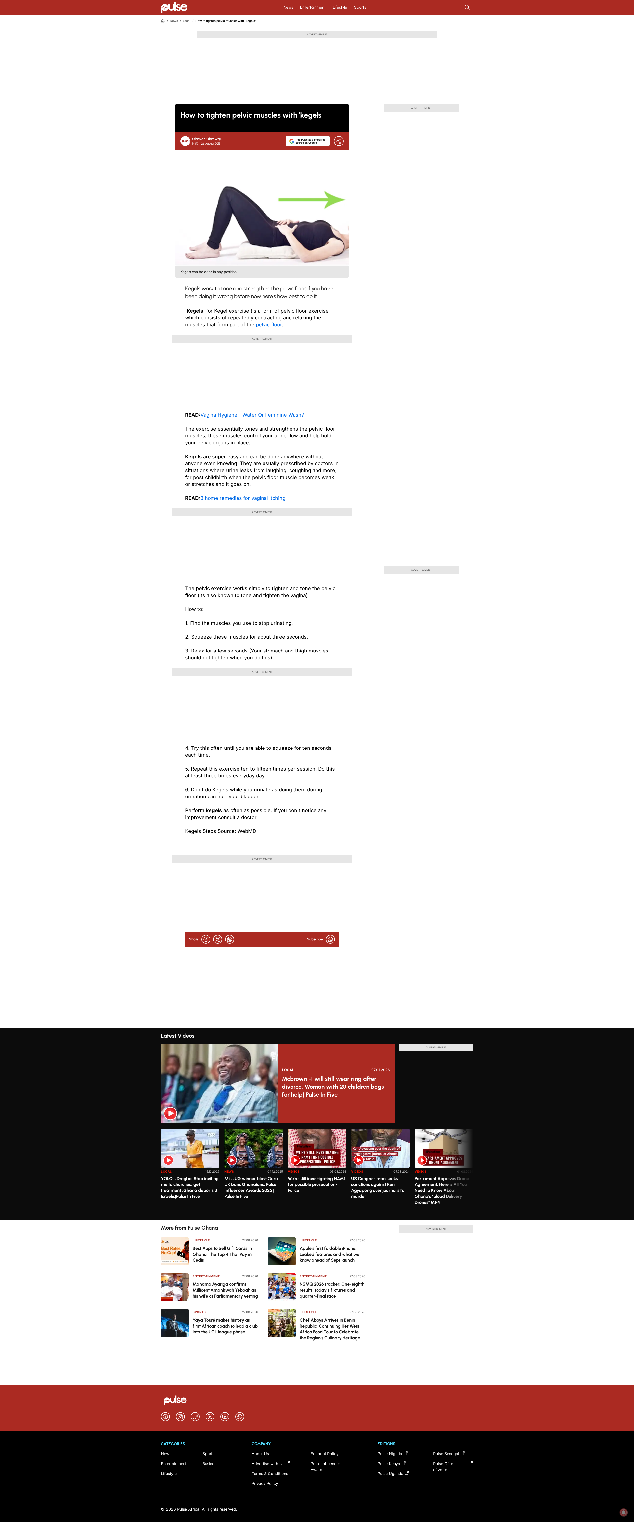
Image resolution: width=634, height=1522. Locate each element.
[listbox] (317, 1171)
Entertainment (313, 7)
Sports (360, 7)
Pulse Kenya (389, 1463)
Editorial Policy (325, 1453)
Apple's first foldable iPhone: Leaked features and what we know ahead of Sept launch (329, 1254)
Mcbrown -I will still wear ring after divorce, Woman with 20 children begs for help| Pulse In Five (333, 1086)
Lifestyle (340, 7)
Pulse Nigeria (390, 1453)
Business (210, 1463)
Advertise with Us (268, 1463)
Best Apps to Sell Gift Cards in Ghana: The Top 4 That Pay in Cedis (222, 1254)
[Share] (339, 141)
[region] (317, 1171)
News (288, 7)
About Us (260, 1453)
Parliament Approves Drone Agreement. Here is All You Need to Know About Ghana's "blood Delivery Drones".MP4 (442, 1190)
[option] (190, 1172)
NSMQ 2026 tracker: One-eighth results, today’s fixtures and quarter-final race (332, 1290)
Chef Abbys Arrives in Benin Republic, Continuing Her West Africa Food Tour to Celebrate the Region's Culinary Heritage (330, 1329)
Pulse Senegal (446, 1453)
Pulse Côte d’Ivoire (443, 1466)
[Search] (467, 7)
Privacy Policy (265, 1483)
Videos (294, 1171)
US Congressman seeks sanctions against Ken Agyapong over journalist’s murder (377, 1187)
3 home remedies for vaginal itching (242, 498)
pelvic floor (269, 325)
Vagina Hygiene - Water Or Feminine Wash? (252, 415)
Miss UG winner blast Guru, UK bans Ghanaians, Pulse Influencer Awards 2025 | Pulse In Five (251, 1187)
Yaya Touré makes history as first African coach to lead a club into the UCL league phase (225, 1326)
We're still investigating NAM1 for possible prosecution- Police (316, 1184)
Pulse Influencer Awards (325, 1466)
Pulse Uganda (390, 1473)
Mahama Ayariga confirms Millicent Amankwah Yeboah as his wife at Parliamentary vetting (225, 1290)
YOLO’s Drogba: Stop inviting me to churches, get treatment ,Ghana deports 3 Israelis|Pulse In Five (190, 1187)
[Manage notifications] (624, 1512)
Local (186, 21)
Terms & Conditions (270, 1473)
